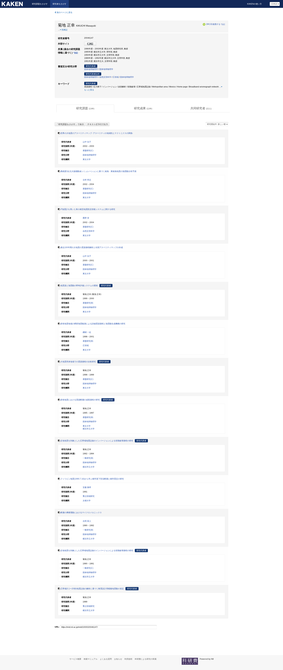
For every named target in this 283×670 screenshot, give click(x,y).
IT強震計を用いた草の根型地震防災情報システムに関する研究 (87, 209)
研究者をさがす (59, 4)
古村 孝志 (87, 180)
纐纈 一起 (87, 332)
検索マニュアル (90, 659)
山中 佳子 (87, 142)
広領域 (116, 77)
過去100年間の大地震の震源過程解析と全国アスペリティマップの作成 (91, 247)
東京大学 (87, 159)
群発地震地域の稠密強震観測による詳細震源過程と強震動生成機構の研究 (92, 324)
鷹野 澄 (86, 218)
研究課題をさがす (40, 4)
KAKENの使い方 (254, 4)
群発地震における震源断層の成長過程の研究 (80, 400)
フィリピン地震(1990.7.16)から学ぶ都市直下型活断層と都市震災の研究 (92, 479)
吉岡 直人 (87, 521)
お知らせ (118, 659)
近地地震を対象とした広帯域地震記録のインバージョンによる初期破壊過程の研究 (96, 441)
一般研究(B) (88, 458)
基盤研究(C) (88, 150)
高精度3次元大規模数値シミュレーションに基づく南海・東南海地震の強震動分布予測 (98, 171)
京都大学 (87, 500)
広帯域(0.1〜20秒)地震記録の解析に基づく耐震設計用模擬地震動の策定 (92, 589)
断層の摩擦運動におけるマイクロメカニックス (81, 512)
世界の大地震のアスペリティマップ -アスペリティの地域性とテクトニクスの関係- (96, 133)
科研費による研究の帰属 (145, 659)
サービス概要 (75, 659)
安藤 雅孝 (87, 487)
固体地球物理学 (91, 69)
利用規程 (128, 659)
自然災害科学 (105, 77)
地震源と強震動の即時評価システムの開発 (79, 285)
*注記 (223, 24)
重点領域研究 (88, 496)
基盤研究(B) (88, 303)
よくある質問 (106, 659)
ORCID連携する (213, 24)
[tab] (85, 108)
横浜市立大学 (88, 429)
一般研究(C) (88, 568)
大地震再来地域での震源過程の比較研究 (78, 362)
